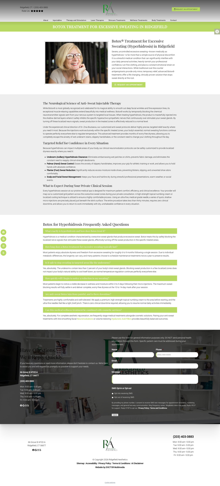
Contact (173, 20)
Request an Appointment (187, 9)
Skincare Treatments (117, 20)
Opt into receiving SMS (123, 393)
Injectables (57, 20)
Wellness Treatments (138, 20)
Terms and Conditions (158, 408)
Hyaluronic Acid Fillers (121, 319)
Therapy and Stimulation (76, 20)
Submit (115, 415)
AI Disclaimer (137, 463)
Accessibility (91, 463)
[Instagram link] (26, 405)
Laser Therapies (97, 20)
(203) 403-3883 (41, 7)
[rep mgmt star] (37, 11)
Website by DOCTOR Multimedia (110, 467)
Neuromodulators (85, 319)
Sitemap (80, 463)
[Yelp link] (28, 405)
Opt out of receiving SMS (124, 397)
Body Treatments (159, 20)
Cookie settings (110, 482)
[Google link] (24, 405)
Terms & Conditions (121, 463)
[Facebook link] (21, 405)
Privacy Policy (143, 408)
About (45, 20)
